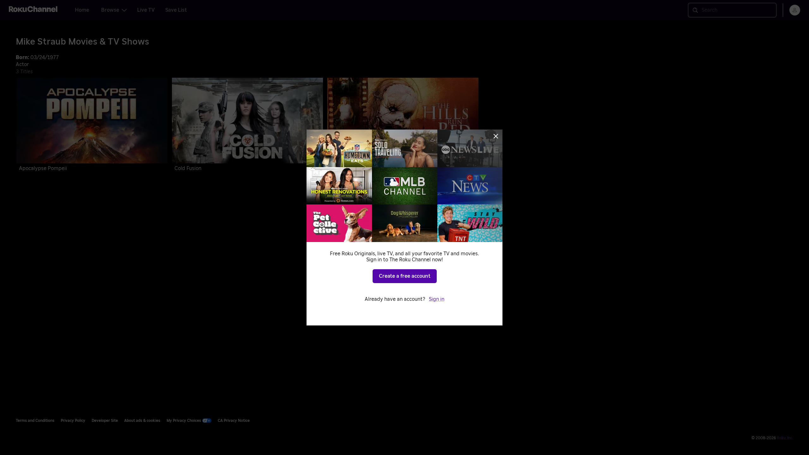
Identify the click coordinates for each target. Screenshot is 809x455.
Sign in (436, 299)
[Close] (496, 136)
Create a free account (404, 276)
